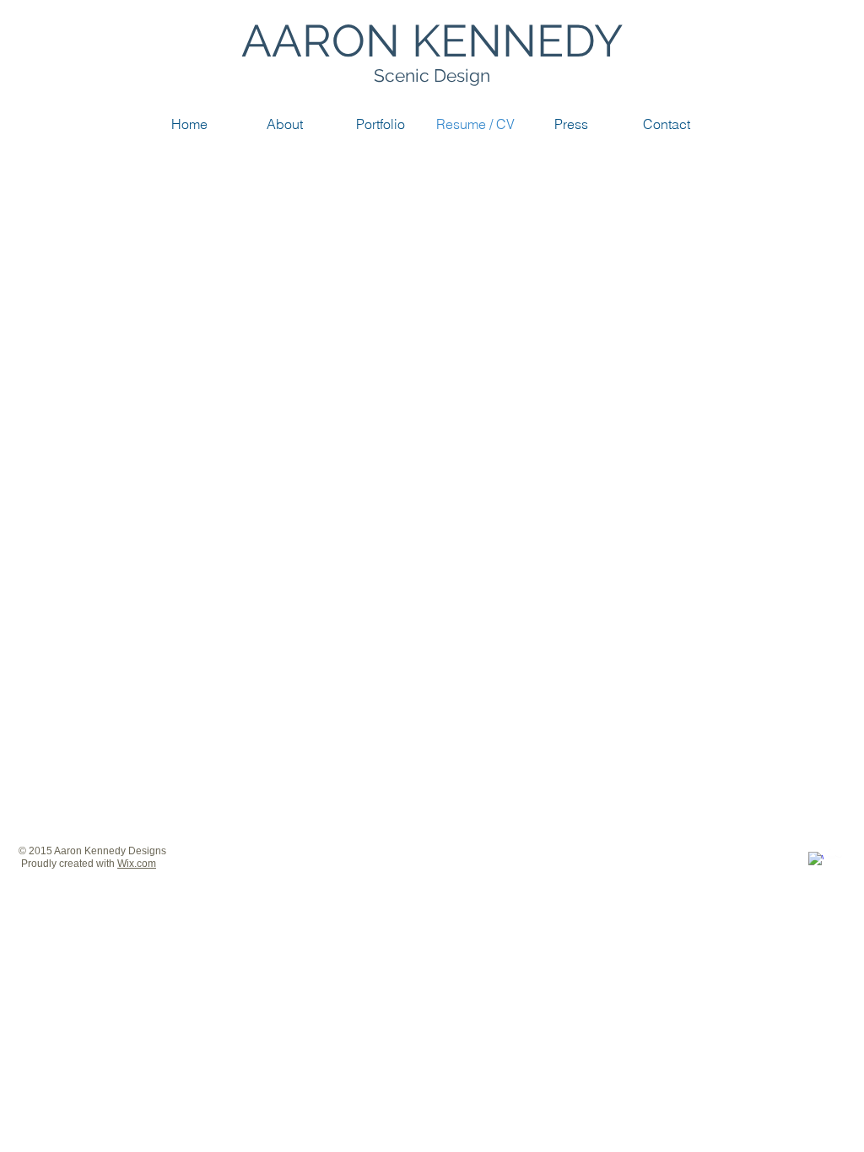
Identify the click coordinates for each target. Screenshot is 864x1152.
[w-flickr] (835, 851)
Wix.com (136, 863)
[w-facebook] (816, 859)
